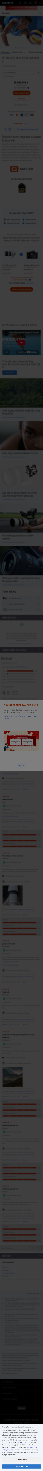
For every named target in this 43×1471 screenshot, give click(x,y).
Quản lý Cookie (21, 1460)
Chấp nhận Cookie (21, 1466)
